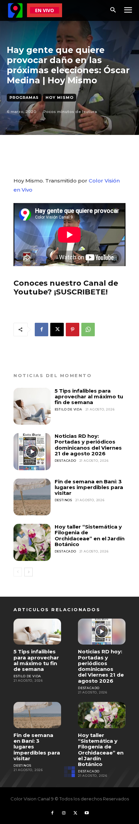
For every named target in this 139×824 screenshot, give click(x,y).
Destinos (63, 500)
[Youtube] (87, 813)
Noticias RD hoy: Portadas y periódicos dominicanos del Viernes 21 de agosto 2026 (88, 445)
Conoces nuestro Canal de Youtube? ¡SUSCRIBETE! (65, 287)
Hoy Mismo (60, 97)
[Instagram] (64, 813)
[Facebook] (41, 329)
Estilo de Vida (68, 409)
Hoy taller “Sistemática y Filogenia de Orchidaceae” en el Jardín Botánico (89, 535)
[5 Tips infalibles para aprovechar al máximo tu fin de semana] (32, 406)
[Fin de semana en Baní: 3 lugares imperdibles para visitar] (32, 497)
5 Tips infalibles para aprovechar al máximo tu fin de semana (89, 397)
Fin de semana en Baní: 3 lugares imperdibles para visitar (89, 487)
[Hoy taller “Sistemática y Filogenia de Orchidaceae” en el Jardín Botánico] (32, 542)
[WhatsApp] (88, 329)
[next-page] (28, 572)
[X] (57, 329)
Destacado (65, 460)
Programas (24, 97)
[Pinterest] (72, 329)
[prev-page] (17, 572)
